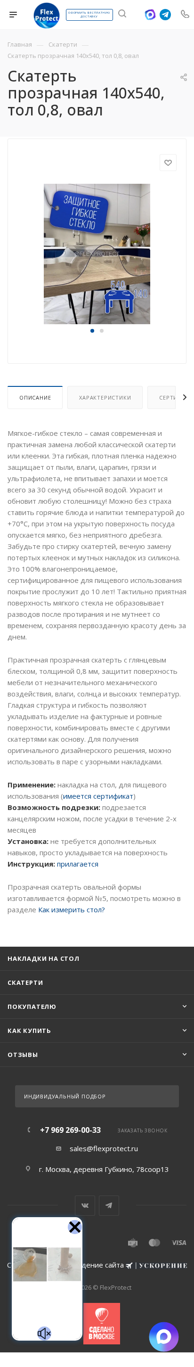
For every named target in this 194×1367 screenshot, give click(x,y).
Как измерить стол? (71, 909)
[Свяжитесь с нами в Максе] (150, 14)
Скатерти (25, 982)
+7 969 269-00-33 (70, 1130)
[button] (92, 330)
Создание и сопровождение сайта (66, 1264)
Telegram (109, 1205)
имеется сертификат (98, 796)
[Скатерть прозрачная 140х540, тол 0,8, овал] (97, 253)
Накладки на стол (44, 958)
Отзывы (23, 1054)
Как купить (29, 1030)
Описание (35, 397)
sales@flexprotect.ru (104, 1148)
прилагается (77, 863)
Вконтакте (85, 1205)
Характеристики (105, 397)
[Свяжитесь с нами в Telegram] (165, 14)
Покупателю (32, 1006)
